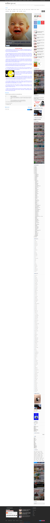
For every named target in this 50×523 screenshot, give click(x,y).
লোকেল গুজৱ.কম (36, 190)
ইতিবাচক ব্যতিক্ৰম (36, 219)
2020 (35, 169)
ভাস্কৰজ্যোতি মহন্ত (36, 353)
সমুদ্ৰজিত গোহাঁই (36, 378)
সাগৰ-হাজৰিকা (36, 379)
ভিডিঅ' (36, 459)
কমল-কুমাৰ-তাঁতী (36, 296)
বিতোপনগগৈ (36, 346)
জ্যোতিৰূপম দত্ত (36, 310)
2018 (35, 170)
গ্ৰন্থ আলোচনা (14, 9)
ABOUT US (16, 0)
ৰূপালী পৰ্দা (29, 9)
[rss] (43, 0)
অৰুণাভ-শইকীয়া (36, 284)
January (36, 235)
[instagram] (43, 520)
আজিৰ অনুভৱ (36, 188)
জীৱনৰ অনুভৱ (36, 182)
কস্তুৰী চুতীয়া (36, 297)
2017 (35, 171)
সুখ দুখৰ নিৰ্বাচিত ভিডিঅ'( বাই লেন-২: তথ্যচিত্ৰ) (39, 216)
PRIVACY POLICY (20, 0)
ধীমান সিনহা (36, 336)
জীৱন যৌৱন (36, 252)
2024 (35, 166)
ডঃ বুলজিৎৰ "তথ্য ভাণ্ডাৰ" (36, 429)
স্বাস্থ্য (22, 9)
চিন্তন (35, 251)
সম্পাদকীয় (34, 427)
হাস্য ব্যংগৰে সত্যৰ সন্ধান (37, 200)
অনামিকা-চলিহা (36, 278)
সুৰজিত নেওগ (36, 380)
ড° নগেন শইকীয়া (36, 314)
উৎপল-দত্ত (36, 295)
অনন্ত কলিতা (36, 277)
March (36, 180)
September (36, 176)
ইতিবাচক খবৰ (39, 452)
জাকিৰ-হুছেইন (36, 308)
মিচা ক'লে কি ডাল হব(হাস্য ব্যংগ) (37, 209)
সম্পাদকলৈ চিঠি (32, 9)
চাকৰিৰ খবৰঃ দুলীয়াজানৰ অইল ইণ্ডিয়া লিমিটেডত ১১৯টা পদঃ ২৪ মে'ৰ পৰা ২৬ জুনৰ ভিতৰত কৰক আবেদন (39, 128)
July (35, 177)
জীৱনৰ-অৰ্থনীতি (36, 254)
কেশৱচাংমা (35, 302)
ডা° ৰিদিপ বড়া (36, 322)
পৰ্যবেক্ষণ (35, 259)
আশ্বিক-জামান (36, 289)
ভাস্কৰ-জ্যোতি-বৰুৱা (36, 352)
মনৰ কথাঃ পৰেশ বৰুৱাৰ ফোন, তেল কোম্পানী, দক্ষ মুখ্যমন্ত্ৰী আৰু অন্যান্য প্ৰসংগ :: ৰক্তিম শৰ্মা (39, 157)
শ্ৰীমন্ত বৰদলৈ (36, 374)
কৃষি (42, 459)
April (35, 179)
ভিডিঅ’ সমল (35, 428)
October (36, 175)
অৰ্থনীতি (35, 240)
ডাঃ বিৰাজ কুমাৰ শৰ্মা (36, 327)
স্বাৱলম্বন (40, 460)
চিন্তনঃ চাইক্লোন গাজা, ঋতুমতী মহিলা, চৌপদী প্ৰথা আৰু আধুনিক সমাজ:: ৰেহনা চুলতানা (38, 498)
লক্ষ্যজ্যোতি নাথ (36, 367)
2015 (35, 172)
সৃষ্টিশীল (37, 460)
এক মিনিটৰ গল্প (36, 204)
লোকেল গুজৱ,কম (36, 184)
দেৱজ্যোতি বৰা (36, 335)
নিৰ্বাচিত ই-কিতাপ (21, 520)
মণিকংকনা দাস (36, 355)
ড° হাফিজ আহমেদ (36, 316)
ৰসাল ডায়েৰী (43, 460)
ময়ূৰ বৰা (35, 366)
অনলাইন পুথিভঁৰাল (13, 11)
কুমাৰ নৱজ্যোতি (36, 301)
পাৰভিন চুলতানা (36, 340)
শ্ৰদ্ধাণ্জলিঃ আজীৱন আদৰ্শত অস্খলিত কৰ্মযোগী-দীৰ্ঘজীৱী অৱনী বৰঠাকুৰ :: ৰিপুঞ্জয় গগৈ (38, 490)
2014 (35, 173)
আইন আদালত (36, 241)
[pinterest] (44, 0)
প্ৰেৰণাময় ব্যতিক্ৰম (7, 11)
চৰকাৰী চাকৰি (9, 9)
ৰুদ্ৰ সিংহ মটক (36, 387)
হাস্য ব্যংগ (35, 9)
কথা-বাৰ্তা (35, 246)
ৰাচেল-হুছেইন (36, 385)
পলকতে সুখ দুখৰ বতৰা (36, 185)
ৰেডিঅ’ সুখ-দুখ (35, 430)
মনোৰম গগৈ (36, 359)
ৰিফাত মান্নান (36, 386)
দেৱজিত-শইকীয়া (36, 334)
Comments (42, 462)
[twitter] (41, 0)
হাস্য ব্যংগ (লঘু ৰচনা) (36, 227)
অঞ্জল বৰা (35, 276)
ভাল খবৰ (6, 9)
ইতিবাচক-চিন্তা (36, 245)
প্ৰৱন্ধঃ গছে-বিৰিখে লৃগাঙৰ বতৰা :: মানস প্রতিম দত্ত (40, 34)
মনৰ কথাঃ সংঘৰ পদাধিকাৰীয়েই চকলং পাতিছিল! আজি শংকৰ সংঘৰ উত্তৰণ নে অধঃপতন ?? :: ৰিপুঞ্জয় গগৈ (38, 132)
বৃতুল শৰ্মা (35, 348)
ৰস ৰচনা (40, 459)
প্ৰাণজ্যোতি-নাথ (36, 342)
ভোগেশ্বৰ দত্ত (36, 354)
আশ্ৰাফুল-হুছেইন (36, 290)
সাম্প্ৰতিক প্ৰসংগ (36, 186)
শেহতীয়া (39, 462)
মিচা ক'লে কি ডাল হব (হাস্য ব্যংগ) (37, 205)
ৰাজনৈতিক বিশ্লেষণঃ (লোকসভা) (37, 207)
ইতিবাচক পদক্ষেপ (36, 233)
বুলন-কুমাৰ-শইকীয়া (36, 347)
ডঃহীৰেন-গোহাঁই (36, 321)
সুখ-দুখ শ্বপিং (31, 0)
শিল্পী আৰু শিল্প (36, 265)
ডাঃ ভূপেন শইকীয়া (36, 328)
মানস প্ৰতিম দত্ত (36, 360)
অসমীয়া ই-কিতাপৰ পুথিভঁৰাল (36, 426)
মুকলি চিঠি (35, 484)
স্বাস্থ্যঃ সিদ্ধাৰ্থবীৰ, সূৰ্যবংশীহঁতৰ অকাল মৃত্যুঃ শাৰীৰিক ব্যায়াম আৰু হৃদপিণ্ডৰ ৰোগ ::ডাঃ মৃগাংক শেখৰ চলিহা (39, 124)
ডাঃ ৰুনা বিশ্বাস (36, 329)
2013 (35, 236)
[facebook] (40, 0)
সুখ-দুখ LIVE (20, 9)
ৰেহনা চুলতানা (36, 391)
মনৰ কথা (24, 9)
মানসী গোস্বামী (36, 361)
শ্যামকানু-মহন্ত (36, 373)
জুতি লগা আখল (35, 427)
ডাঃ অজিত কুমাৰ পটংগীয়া (37, 323)
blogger (31, 109)
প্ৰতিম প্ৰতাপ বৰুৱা (36, 341)
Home (6, 520)
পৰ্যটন (38, 459)
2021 (35, 168)
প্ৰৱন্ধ (11, 9)
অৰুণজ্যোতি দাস (36, 283)
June (35, 178)
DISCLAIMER (24, 0)
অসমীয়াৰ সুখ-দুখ (10, 3)
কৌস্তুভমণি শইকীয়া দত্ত (37, 303)
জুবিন (34, 460)
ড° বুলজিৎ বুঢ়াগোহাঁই (36, 315)
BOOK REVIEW (12, 0)
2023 (35, 167)
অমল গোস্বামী (36, 282)
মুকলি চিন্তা (36, 203)
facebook (28, 109)
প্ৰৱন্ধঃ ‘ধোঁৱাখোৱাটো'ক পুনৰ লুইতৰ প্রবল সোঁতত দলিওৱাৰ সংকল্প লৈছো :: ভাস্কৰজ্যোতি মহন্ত (38, 153)
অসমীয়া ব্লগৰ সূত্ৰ (35, 431)
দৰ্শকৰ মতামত (36, 229)
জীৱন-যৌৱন (38, 9)
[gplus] (41, 520)
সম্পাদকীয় (10, 11)
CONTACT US (28, 0)
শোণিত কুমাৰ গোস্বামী (36, 372)
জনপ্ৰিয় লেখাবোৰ (35, 462)
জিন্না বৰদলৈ (36, 309)
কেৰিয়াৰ (26, 9)
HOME (9, 0)
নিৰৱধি (34, 459)
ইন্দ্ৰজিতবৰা (36, 291)
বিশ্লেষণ (17, 9)
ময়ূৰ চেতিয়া (36, 365)
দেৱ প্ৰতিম (35, 333)
